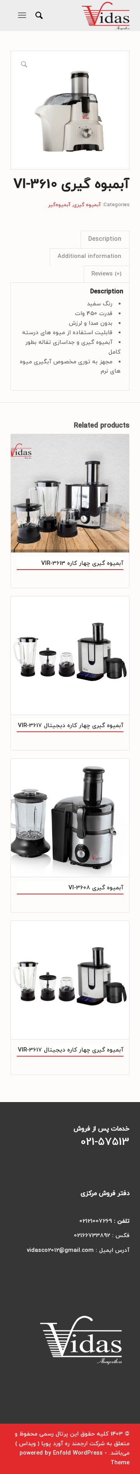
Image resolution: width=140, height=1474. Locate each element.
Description (104, 239)
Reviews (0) (106, 274)
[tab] (105, 239)
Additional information (89, 256)
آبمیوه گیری (87, 205)
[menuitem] (38, 15)
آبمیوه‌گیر (59, 205)
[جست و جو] (38, 15)
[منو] (23, 15)
